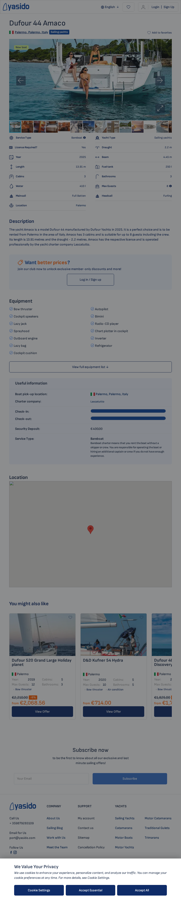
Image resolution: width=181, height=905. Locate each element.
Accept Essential (90, 890)
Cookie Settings (39, 890)
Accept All (142, 890)
